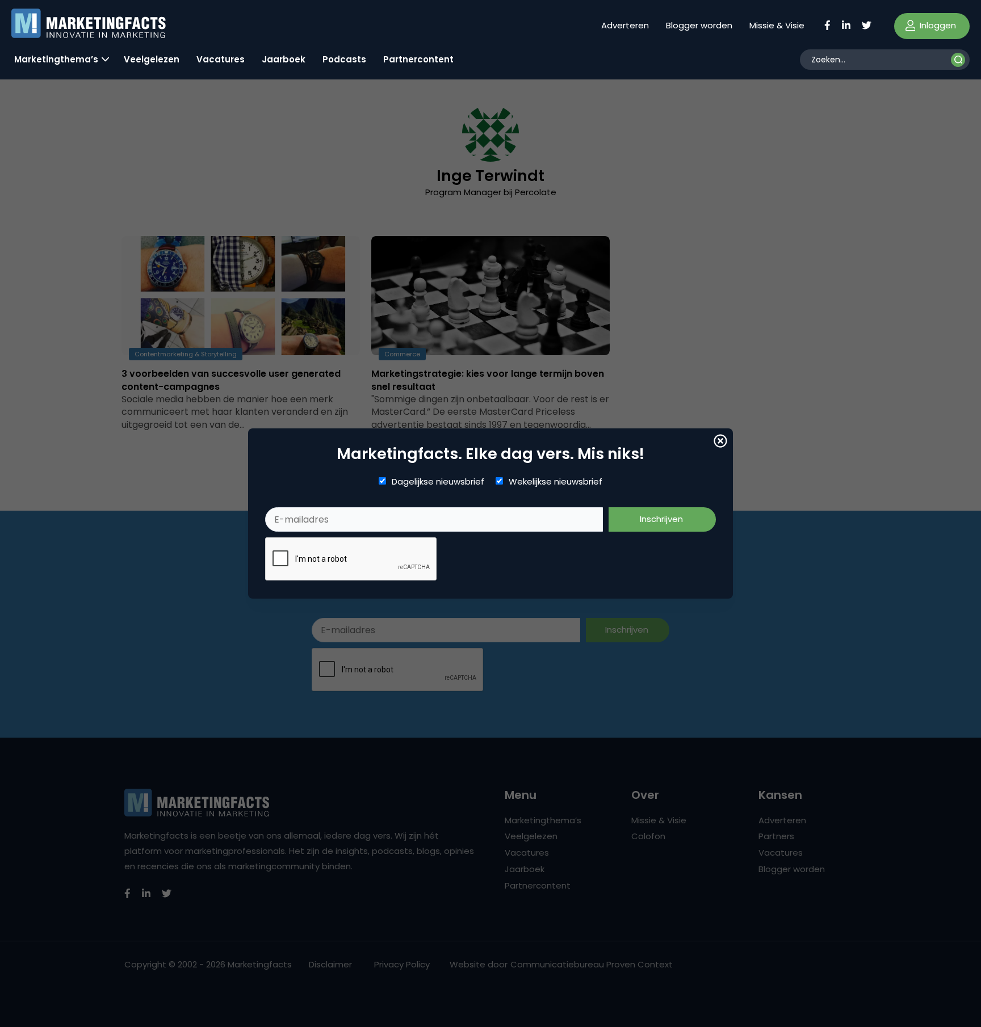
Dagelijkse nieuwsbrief (438, 482)
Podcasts (344, 59)
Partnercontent (418, 59)
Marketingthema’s (56, 59)
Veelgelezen (151, 59)
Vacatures (220, 59)
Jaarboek (283, 59)
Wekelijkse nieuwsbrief (555, 482)
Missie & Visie (776, 25)
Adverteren (625, 25)
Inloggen (936, 25)
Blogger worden (699, 25)
